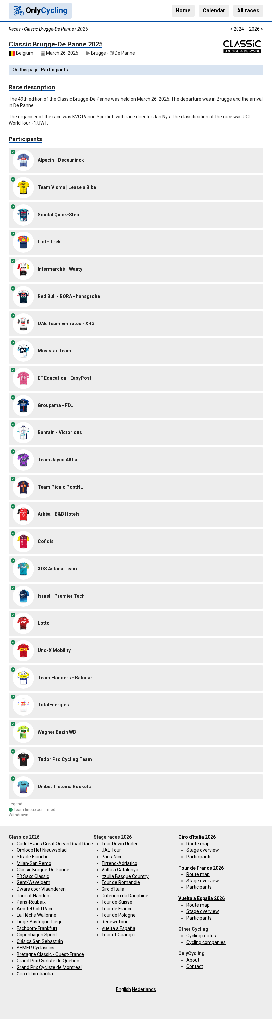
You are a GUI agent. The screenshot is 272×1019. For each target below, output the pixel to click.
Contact (194, 966)
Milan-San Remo (34, 863)
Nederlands (144, 989)
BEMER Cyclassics (35, 947)
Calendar (214, 10)
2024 (239, 29)
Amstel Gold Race (35, 908)
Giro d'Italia (113, 889)
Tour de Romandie (121, 882)
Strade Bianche (33, 856)
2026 (254, 29)
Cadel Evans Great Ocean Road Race (55, 843)
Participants (54, 69)
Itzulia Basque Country (125, 876)
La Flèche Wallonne (36, 915)
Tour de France (117, 908)
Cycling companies (206, 942)
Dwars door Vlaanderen (41, 889)
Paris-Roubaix (31, 902)
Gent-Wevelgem (33, 882)
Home (183, 10)
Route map (198, 843)
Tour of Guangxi (118, 934)
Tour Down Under (120, 843)
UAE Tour (111, 850)
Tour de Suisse (117, 902)
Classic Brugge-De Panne (49, 29)
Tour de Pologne (119, 915)
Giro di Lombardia (35, 973)
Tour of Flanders (34, 895)
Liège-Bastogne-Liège (40, 921)
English (123, 989)
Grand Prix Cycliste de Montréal (49, 967)
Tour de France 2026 (201, 868)
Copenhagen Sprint (37, 934)
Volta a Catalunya (120, 869)
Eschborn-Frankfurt (37, 928)
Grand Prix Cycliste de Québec (48, 960)
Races (15, 29)
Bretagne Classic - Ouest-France (50, 954)
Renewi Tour (115, 921)
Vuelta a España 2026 (201, 898)
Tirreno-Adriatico (119, 863)
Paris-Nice (112, 856)
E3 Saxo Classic (33, 876)
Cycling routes (201, 935)
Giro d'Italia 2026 (197, 837)
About (192, 960)
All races (248, 10)
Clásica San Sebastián (40, 941)
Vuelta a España (118, 928)
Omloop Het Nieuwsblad (42, 850)
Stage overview (202, 850)
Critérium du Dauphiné (125, 895)
